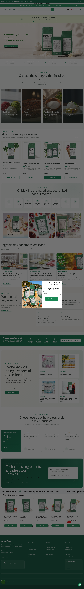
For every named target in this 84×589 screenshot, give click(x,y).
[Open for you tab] (79, 584)
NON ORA (52, 304)
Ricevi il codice (52, 298)
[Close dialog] (60, 283)
